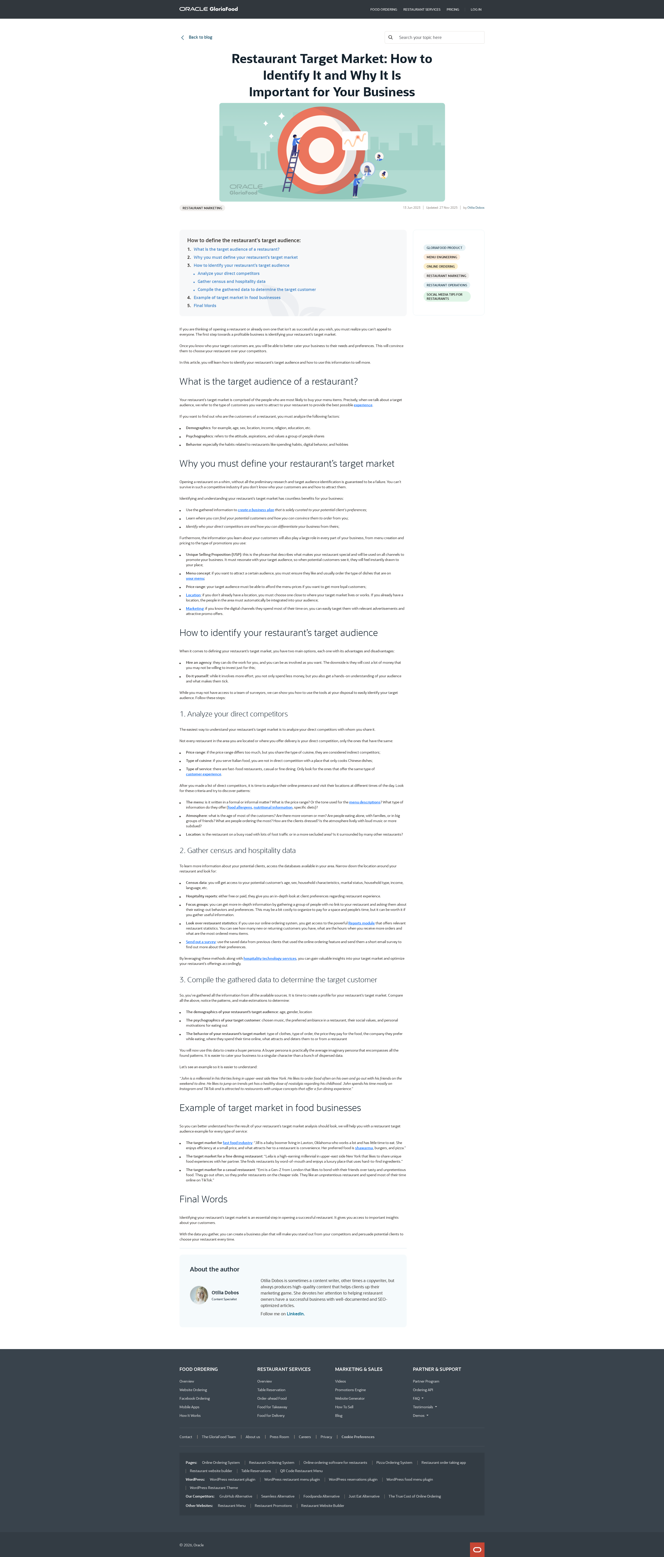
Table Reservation (271, 1389)
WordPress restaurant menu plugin (292, 1479)
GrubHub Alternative (235, 1496)
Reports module (361, 922)
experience (363, 404)
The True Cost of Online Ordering (415, 1496)
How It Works (190, 1415)
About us (253, 1436)
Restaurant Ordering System (271, 1462)
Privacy (326, 1436)
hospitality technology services (270, 958)
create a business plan (256, 509)
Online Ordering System (221, 1462)
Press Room (279, 1436)
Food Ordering (383, 9)
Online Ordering (441, 266)
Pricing (453, 9)
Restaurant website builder (211, 1470)
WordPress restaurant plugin (232, 1479)
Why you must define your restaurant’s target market (246, 257)
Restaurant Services (421, 9)
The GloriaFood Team (219, 1436)
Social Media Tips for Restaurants (444, 296)
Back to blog (200, 37)
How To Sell (344, 1406)
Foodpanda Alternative (321, 1496)
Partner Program (426, 1381)
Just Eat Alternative (364, 1496)
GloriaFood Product (444, 248)
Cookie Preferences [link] (358, 1436)
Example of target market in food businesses (237, 297)
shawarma (364, 1147)
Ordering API (423, 1389)
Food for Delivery (271, 1415)
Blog (338, 1415)
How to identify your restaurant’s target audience (241, 265)
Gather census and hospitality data (232, 281)
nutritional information (273, 807)
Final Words (205, 305)
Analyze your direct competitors (229, 273)
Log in (476, 9)
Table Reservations (256, 1470)
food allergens (240, 807)
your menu (195, 578)
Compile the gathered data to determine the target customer (257, 289)
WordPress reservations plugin (353, 1479)
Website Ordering (193, 1389)
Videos (340, 1381)
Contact (185, 1436)
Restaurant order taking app (443, 1462)
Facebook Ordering (194, 1398)
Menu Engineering (442, 257)
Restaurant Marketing (202, 208)
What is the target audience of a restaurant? (237, 249)
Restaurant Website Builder (322, 1505)
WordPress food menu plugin (409, 1479)
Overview (186, 1381)
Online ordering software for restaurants (335, 1462)
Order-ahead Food (272, 1398)
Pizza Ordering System (394, 1462)
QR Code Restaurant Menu (301, 1470)
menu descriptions (365, 802)
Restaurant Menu (232, 1505)
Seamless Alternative (277, 1496)
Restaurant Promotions (273, 1505)
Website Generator (350, 1398)
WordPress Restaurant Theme (214, 1487)
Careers (305, 1436)
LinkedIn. (296, 1313)
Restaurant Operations (447, 285)
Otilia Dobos (476, 207)
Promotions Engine (350, 1389)
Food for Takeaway (272, 1406)
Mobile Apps (189, 1406)
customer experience (203, 773)
